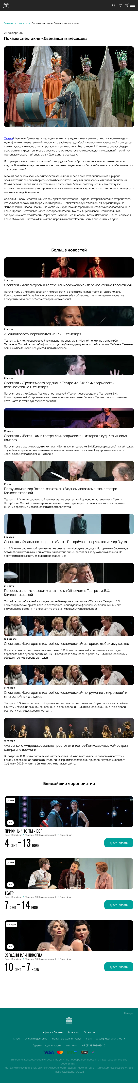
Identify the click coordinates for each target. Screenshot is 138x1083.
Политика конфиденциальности (105, 1038)
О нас (16, 1038)
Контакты (71, 1045)
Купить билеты (119, 843)
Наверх (128, 1013)
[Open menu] (132, 5)
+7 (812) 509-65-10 (93, 1045)
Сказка (8, 138)
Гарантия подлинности (47, 1045)
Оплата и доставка (36, 1038)
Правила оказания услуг (66, 1038)
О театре (89, 1032)
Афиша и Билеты (53, 1032)
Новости (73, 1032)
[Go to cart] (127, 5)
